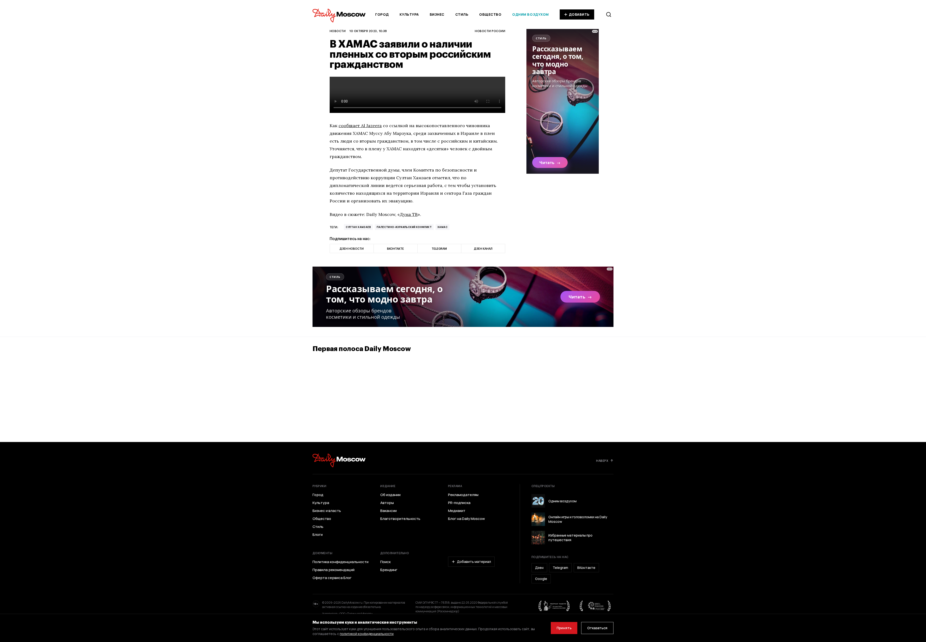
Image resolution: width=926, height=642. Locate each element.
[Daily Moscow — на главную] (339, 460)
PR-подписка (459, 502)
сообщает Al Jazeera (360, 125)
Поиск (385, 561)
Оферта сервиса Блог (332, 577)
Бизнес (437, 14)
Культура (409, 14)
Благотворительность (400, 518)
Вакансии (388, 510)
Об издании (390, 494)
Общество (490, 14)
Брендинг (388, 569)
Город (382, 14)
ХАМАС (442, 227)
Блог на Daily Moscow (466, 518)
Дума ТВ (409, 214)
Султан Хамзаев (358, 227)
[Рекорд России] (595, 606)
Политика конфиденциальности (340, 561)
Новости (338, 31)
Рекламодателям (463, 494)
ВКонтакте (586, 567)
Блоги (318, 534)
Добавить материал (474, 561)
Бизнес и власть (327, 510)
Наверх (602, 460)
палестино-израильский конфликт (404, 227)
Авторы (387, 502)
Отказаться (597, 628)
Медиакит (456, 510)
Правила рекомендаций (333, 569)
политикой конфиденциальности (367, 633)
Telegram (560, 567)
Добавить (579, 14)
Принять (564, 628)
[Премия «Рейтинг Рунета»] (554, 606)
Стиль (462, 14)
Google (541, 578)
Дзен (539, 567)
